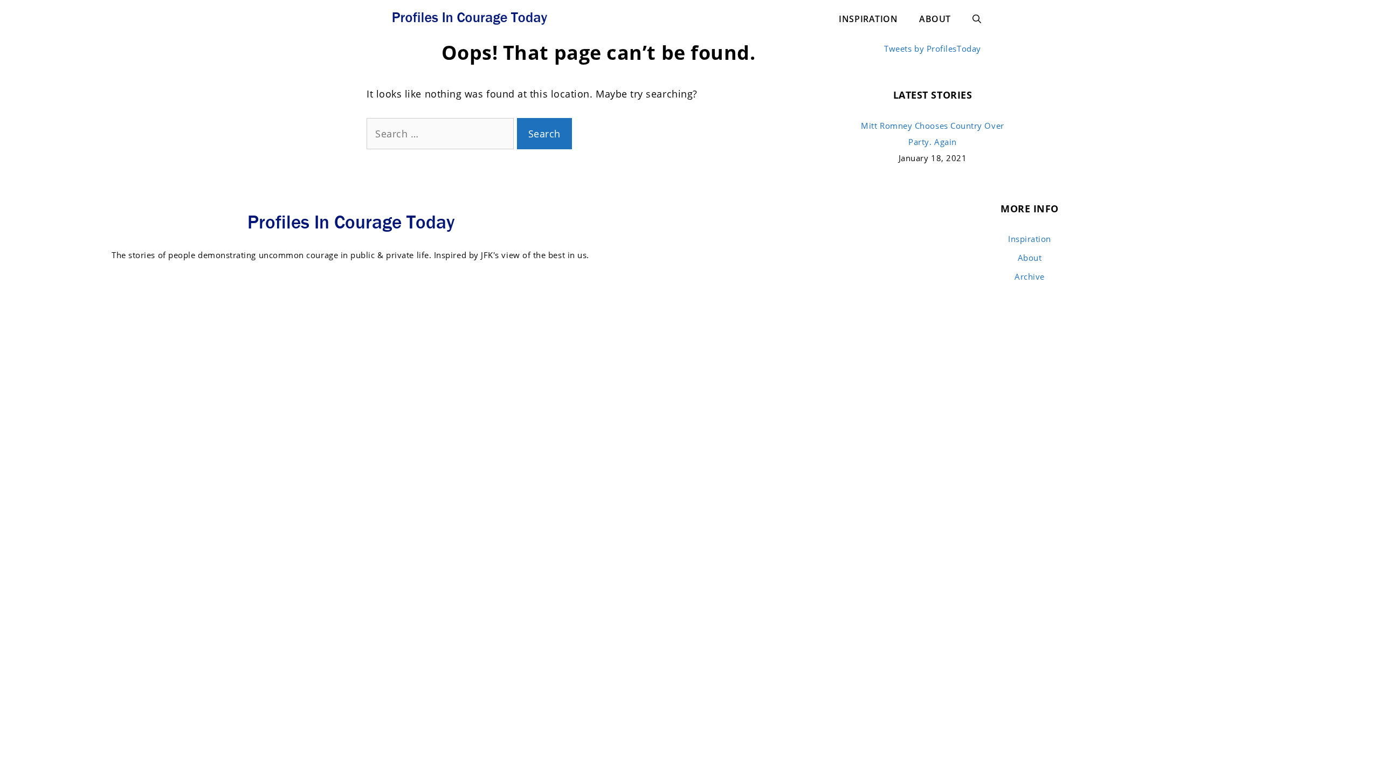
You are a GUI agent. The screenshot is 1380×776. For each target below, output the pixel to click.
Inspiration (868, 19)
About (935, 19)
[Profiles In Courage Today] (469, 16)
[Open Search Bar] (977, 19)
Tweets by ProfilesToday (932, 48)
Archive (1030, 276)
